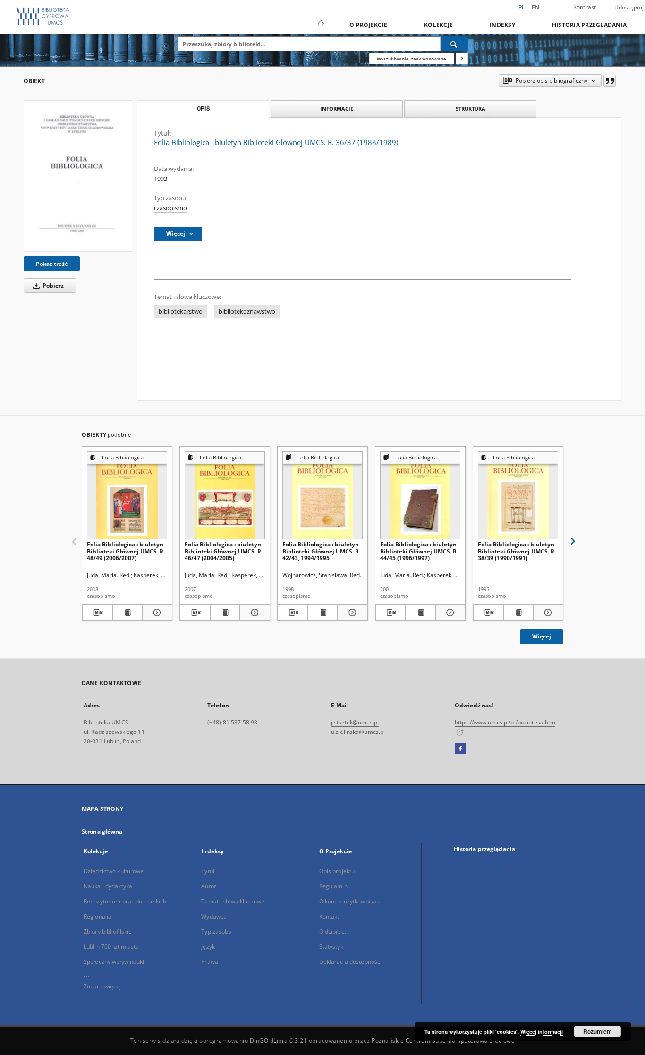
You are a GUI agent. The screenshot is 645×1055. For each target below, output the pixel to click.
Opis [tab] (203, 108)
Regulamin (333, 886)
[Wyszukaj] (454, 43)
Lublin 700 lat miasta (111, 947)
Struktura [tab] (470, 108)
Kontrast (584, 7)
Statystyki (332, 947)
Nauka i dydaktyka (108, 886)
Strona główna (102, 831)
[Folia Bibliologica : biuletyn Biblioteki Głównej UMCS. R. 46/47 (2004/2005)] (224, 495)
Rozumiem (597, 1031)
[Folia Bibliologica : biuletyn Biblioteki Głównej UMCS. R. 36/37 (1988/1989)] (78, 176)
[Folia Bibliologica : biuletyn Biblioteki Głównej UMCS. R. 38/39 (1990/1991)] (518, 495)
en (536, 7)
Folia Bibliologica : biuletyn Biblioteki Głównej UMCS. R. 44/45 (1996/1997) (419, 551)
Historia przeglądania (589, 25)
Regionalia (97, 916)
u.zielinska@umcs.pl (358, 732)
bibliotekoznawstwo (247, 311)
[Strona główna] (320, 24)
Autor (208, 886)
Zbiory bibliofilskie (108, 931)
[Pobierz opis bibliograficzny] (97, 612)
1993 (160, 179)
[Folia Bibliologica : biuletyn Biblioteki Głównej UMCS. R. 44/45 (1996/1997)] (420, 495)
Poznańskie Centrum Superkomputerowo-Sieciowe (443, 1041)
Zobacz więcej (102, 986)
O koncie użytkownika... (350, 901)
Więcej (541, 636)
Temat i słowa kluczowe (232, 901)
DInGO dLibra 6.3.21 (278, 1041)
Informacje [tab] (336, 108)
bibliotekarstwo (181, 311)
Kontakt (329, 916)
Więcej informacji (541, 1031)
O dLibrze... (334, 931)
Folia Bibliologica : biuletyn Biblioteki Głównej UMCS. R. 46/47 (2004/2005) (224, 551)
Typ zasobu (216, 931)
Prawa (209, 962)
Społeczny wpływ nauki (114, 962)
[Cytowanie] (609, 81)
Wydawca (214, 916)
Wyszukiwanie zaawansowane (412, 58)
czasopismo (170, 208)
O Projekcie (368, 25)
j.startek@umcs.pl (355, 722)
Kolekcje (438, 25)
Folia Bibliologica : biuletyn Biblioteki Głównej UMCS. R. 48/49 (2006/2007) (126, 551)
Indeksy (502, 25)
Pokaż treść (52, 264)
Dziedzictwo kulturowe (114, 871)
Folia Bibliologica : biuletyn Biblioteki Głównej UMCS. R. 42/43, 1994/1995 (321, 551)
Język (208, 947)
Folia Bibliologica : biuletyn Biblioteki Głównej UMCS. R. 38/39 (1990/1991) (517, 551)
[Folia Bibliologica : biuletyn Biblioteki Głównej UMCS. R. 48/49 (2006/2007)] (127, 495)
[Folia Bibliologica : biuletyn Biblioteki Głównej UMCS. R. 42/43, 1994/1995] (322, 495)
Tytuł (207, 871)
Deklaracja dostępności (350, 962)
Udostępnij (629, 7)
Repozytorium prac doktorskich (125, 901)
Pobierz (52, 285)
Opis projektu (337, 871)
